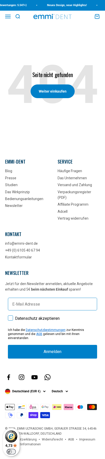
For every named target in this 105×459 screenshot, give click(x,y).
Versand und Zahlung (75, 185)
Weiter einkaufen (53, 91)
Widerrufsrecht (52, 439)
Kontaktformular (18, 257)
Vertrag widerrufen (73, 218)
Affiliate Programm (73, 204)
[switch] (11, 451)
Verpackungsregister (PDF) (74, 195)
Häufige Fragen (70, 171)
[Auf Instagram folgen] (21, 377)
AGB (39, 334)
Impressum (87, 439)
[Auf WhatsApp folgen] (47, 377)
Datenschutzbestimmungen (45, 330)
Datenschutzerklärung (21, 439)
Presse (10, 178)
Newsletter (14, 206)
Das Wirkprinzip (17, 192)
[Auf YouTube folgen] (34, 377)
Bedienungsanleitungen (24, 199)
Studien (11, 185)
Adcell (63, 211)
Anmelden (52, 351)
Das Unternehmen (72, 178)
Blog (8, 171)
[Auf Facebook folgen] (8, 377)
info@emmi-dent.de (21, 243)
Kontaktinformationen (25, 444)
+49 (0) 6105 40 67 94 (22, 250)
